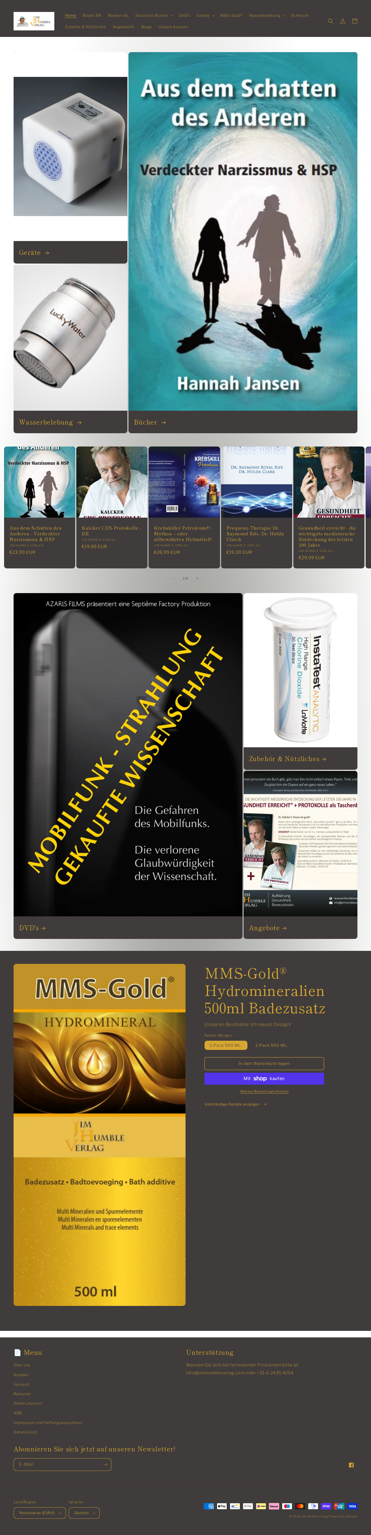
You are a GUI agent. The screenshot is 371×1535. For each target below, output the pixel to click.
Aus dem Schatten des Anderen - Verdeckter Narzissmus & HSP (36, 533)
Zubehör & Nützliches (284, 758)
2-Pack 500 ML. (271, 1045)
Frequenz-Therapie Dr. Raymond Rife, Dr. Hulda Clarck (255, 533)
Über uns (22, 1365)
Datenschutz (26, 1432)
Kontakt (21, 1374)
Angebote (264, 928)
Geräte (31, 252)
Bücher (146, 422)
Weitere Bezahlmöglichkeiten (264, 1091)
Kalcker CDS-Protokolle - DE (111, 530)
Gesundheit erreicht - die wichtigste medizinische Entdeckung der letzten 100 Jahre (328, 536)
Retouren (22, 1393)
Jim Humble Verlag (315, 1516)
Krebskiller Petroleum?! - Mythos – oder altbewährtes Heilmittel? (183, 533)
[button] (154, 15)
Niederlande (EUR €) (37, 1513)
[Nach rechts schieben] (197, 578)
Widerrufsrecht (28, 1403)
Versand (21, 1384)
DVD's (29, 928)
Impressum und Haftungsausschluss (48, 1422)
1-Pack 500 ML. (226, 1045)
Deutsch (81, 1513)
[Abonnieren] (105, 1464)
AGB (18, 1412)
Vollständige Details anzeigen (233, 1104)
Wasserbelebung (47, 422)
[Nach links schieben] (174, 578)
